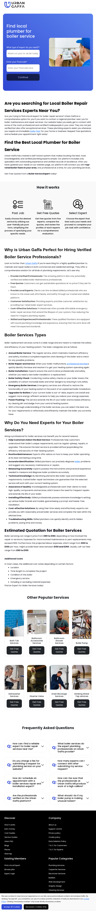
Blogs (6, 845)
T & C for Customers (58, 845)
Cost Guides (9, 833)
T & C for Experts (56, 849)
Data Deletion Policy (57, 841)
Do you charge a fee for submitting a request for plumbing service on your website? (24, 764)
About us (52, 825)
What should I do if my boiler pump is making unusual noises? (67, 798)
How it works (9, 825)
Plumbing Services (56, 865)
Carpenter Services (57, 869)
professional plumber (77, 363)
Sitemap (8, 853)
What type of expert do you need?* (23, 47)
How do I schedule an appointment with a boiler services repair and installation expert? (24, 782)
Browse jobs (9, 869)
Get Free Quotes (14, 650)
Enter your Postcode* (16, 61)
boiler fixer (35, 131)
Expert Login (9, 873)
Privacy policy (54, 833)
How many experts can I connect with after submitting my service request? (68, 764)
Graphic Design (55, 886)
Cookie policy (54, 837)
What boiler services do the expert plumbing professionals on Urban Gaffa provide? (68, 747)
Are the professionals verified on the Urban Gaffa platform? (22, 798)
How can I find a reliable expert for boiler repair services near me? (23, 746)
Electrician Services (57, 873)
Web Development (57, 882)
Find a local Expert (12, 865)
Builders (52, 877)
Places (7, 849)
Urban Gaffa (31, 263)
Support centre (55, 829)
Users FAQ (8, 841)
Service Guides (10, 837)
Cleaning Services (56, 890)
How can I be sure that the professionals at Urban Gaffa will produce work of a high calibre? (69, 782)
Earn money (9, 829)
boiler (77, 461)
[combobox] (23, 53)
